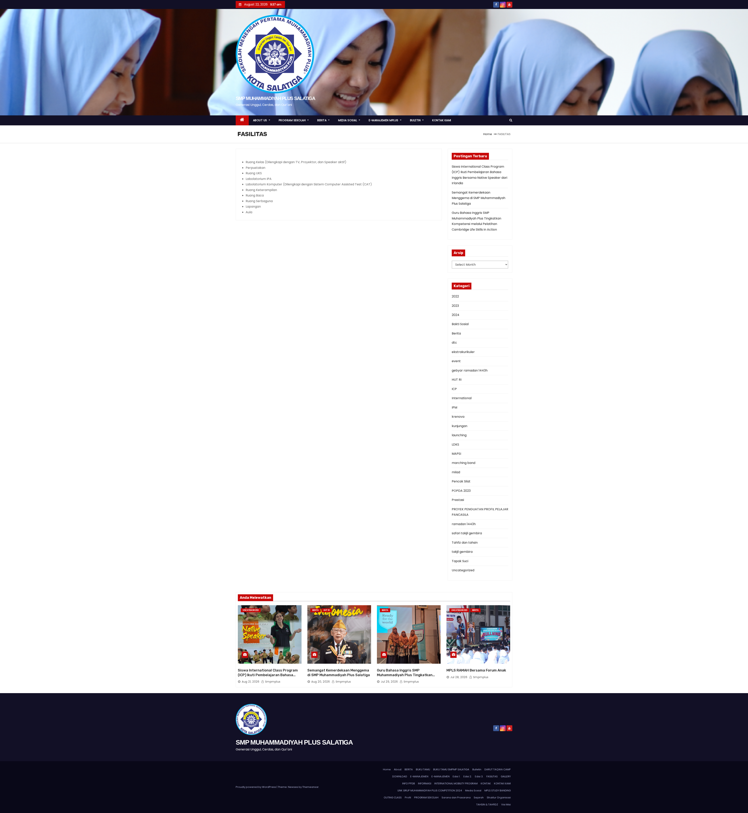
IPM (454, 407)
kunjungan (459, 426)
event (456, 361)
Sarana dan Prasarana (456, 797)
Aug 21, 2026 (250, 682)
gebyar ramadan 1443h (470, 370)
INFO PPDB (408, 783)
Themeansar (310, 787)
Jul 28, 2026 (458, 677)
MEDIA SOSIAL (348, 120)
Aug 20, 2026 (320, 682)
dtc (454, 342)
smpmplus (272, 682)
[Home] (242, 120)
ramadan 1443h (464, 524)
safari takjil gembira (467, 533)
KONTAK (486, 783)
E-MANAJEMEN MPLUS (384, 120)
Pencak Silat (461, 481)
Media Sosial (473, 790)
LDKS (455, 444)
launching (459, 435)
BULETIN (416, 120)
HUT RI (456, 379)
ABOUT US (260, 120)
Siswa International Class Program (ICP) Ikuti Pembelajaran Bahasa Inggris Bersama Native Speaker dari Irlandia (269, 677)
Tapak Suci (460, 561)
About (397, 769)
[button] (510, 120)
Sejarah (479, 797)
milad (456, 472)
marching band (463, 463)
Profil (408, 797)
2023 (455, 305)
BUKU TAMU (423, 769)
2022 (455, 296)
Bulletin (476, 769)
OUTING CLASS (393, 797)
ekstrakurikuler (463, 352)
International (462, 398)
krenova (458, 416)
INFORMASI (424, 783)
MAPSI (456, 453)
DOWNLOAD (399, 776)
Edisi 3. (479, 776)
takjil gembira (462, 551)
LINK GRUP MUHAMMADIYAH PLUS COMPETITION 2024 (430, 790)
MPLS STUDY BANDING (497, 790)
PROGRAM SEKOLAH (293, 120)
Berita (456, 333)
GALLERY (506, 776)
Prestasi (458, 500)
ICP (454, 389)
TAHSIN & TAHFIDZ (487, 804)
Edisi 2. (467, 776)
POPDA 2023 (461, 490)
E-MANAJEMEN (419, 776)
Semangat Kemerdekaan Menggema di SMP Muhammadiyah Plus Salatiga (478, 198)
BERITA (322, 120)
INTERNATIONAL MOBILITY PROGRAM (456, 783)
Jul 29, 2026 (389, 682)
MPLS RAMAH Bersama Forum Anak (476, 670)
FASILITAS (492, 776)
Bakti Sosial (460, 324)
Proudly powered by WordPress (256, 787)
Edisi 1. (456, 776)
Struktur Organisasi (499, 797)
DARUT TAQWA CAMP (497, 769)
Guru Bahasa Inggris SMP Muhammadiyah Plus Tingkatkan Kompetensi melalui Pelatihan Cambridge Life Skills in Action (404, 677)
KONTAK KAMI (441, 120)
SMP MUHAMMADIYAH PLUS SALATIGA (275, 98)
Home (487, 134)
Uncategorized (463, 570)
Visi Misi (506, 804)
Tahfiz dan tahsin (465, 542)
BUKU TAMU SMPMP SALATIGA (451, 769)
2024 (455, 315)
